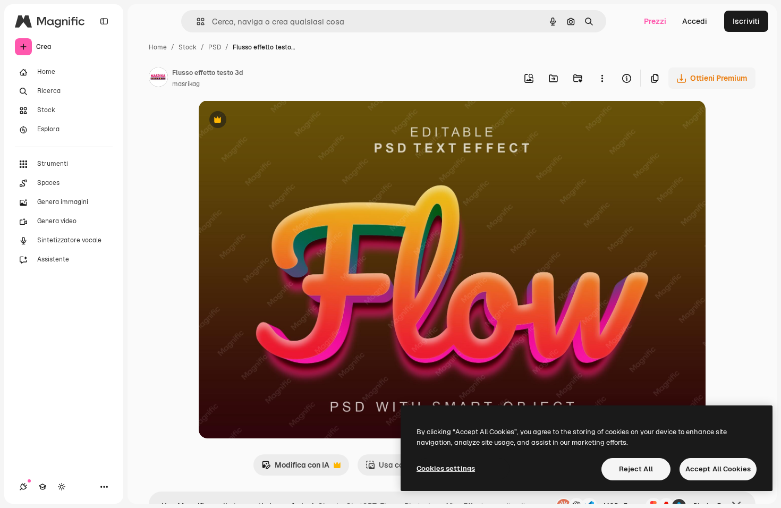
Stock (188, 47)
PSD (214, 47)
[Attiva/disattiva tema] (61, 486)
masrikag (186, 84)
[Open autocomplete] (196, 22)
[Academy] (42, 486)
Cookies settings (446, 468)
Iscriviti (746, 21)
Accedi (694, 21)
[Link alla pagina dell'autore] (158, 78)
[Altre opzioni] (602, 78)
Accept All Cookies (718, 468)
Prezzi (655, 21)
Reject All (636, 468)
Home (158, 47)
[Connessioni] (23, 486)
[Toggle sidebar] (104, 21)
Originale (269, 121)
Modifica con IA (295, 468)
